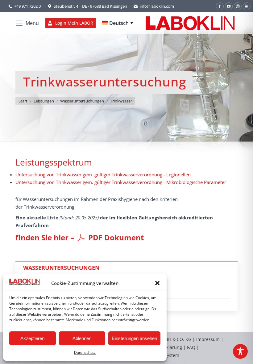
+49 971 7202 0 (27, 6)
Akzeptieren (32, 338)
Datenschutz (85, 352)
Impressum (208, 339)
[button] (157, 283)
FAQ (191, 347)
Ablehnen (82, 338)
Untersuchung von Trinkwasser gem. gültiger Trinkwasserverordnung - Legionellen (103, 174)
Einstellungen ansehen (134, 338)
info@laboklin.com (157, 6)
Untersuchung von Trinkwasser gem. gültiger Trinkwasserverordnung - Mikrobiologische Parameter (120, 182)
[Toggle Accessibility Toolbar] (240, 351)
